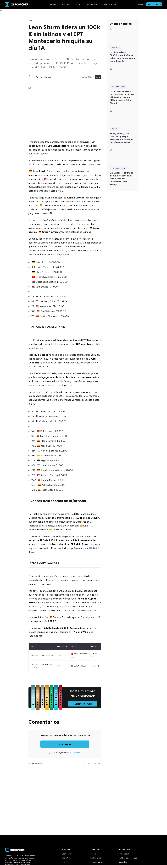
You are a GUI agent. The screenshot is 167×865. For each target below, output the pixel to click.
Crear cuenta (74, 753)
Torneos (79, 4)
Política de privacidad (128, 858)
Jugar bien (123, 862)
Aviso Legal (124, 854)
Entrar (140, 4)
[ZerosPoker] (15, 850)
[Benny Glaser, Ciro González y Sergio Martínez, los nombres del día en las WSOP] (123, 117)
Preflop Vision (93, 4)
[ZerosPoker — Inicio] (16, 4)
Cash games (66, 4)
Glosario (94, 854)
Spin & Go (53, 4)
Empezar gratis (154, 4)
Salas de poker (109, 4)
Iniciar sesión (65, 744)
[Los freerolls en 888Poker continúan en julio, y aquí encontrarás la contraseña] (123, 35)
